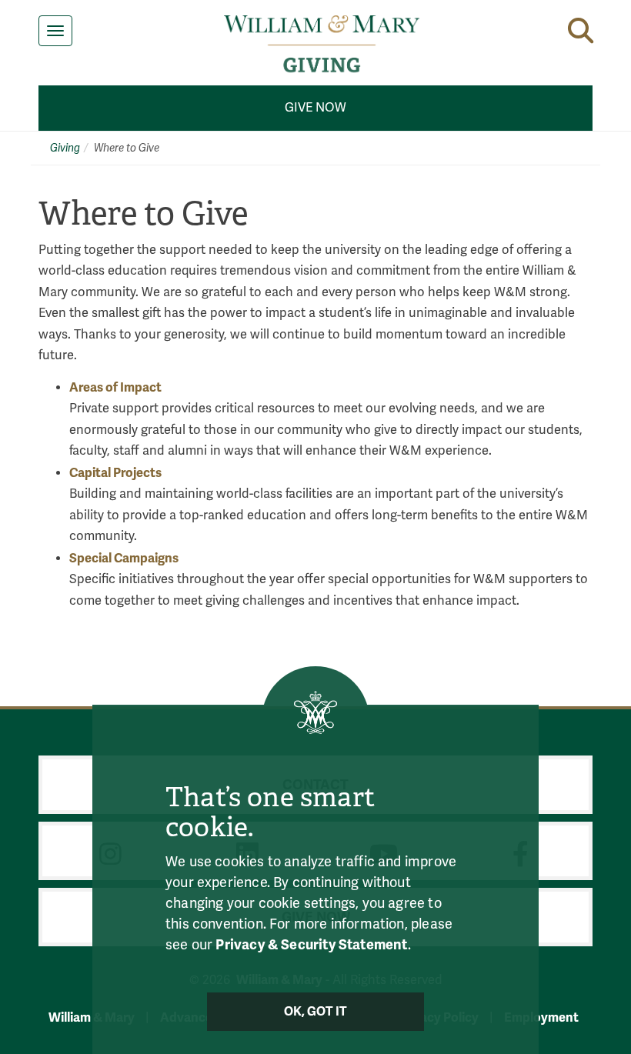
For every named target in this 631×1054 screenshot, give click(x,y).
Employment (541, 1017)
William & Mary (91, 1017)
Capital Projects (115, 473)
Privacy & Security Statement (311, 944)
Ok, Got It (316, 1011)
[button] (580, 30)
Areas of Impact (115, 387)
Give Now (315, 107)
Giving (65, 148)
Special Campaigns (124, 558)
